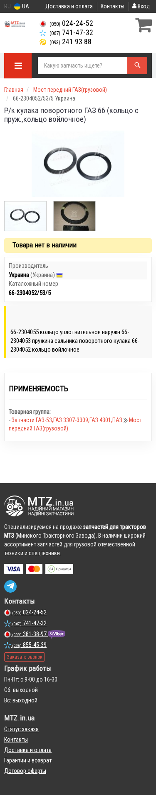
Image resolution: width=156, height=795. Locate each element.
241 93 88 (71, 42)
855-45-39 (29, 645)
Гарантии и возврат (28, 760)
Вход (143, 6)
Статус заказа (21, 729)
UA (25, 6)
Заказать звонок (24, 657)
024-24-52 (71, 23)
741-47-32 (71, 32)
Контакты (112, 6)
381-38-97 (30, 634)
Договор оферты (25, 770)
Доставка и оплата (69, 6)
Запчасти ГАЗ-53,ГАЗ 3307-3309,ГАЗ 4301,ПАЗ (68, 420)
